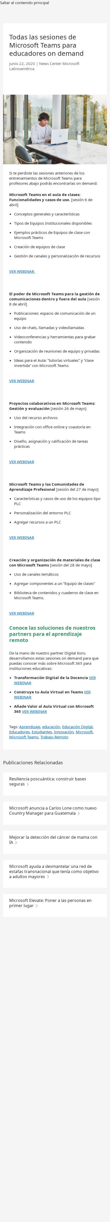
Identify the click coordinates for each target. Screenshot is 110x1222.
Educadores (19, 731)
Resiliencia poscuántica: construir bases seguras (47, 781)
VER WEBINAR (22, 271)
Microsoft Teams (23, 736)
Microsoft (84, 731)
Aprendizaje (29, 726)
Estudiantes (42, 731)
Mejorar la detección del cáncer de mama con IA (53, 839)
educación (51, 726)
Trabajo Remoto (54, 736)
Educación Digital (77, 726)
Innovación (64, 731)
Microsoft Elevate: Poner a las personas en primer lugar (50, 903)
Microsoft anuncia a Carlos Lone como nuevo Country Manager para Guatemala (53, 810)
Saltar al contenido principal (24, 2)
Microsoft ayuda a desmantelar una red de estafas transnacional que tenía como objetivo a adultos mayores (54, 871)
